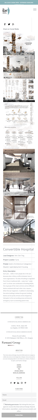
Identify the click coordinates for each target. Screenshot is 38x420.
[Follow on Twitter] (15, 383)
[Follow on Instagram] (22, 383)
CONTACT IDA (19, 317)
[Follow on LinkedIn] (19, 383)
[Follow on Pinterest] (26, 383)
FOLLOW (19, 378)
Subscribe (19, 415)
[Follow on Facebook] (12, 383)
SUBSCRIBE (19, 389)
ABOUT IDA (19, 350)
